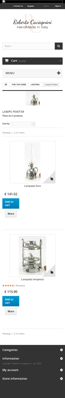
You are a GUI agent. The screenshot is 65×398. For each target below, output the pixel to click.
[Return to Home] (6, 85)
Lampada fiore (32, 185)
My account (10, 370)
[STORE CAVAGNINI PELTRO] (32, 23)
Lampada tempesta (32, 279)
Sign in (58, 6)
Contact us (18, 6)
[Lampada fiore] (32, 162)
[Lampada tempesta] (32, 255)
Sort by (5, 123)
